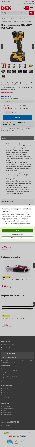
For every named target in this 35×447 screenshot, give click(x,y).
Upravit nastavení (17, 234)
